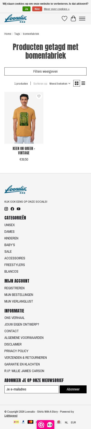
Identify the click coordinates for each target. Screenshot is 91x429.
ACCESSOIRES (14, 258)
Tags (17, 34)
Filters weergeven (45, 71)
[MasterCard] (30, 422)
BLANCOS (11, 271)
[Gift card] (59, 422)
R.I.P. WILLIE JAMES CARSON (24, 370)
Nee (37, 9)
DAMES (9, 231)
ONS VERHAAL (14, 317)
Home (7, 34)
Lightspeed (10, 415)
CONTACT (11, 330)
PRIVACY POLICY (16, 350)
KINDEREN (11, 238)
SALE (8, 251)
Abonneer (73, 389)
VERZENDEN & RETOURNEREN (25, 357)
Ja (26, 9)
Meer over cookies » (57, 9)
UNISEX (9, 224)
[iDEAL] (16, 422)
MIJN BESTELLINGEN (18, 294)
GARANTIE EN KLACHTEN (22, 364)
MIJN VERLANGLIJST (18, 301)
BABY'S (9, 244)
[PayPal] (23, 422)
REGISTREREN (14, 287)
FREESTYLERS (14, 264)
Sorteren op (40, 83)
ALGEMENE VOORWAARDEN (24, 337)
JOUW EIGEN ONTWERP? (21, 324)
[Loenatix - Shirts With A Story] (15, 18)
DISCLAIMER (13, 344)
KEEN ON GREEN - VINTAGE (24, 150)
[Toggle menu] (82, 18)
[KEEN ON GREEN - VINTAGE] (23, 118)
